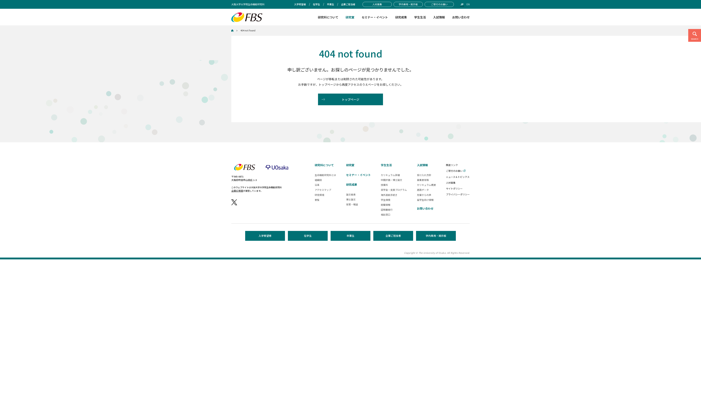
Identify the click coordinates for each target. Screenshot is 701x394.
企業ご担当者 (393, 235)
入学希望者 (265, 235)
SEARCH (694, 38)
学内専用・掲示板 (436, 235)
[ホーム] (232, 30)
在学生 (308, 235)
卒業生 (350, 235)
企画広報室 (237, 190)
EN (468, 4)
